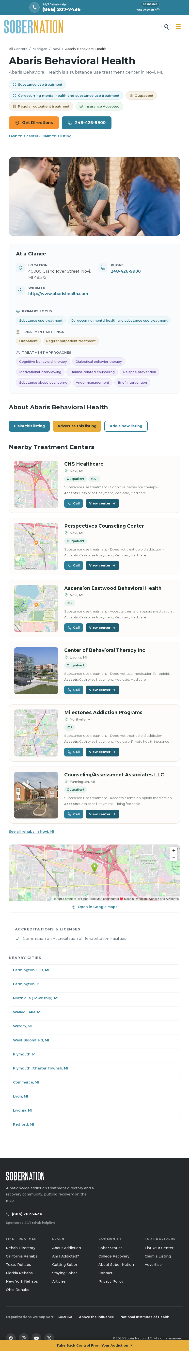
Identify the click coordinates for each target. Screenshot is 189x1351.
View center (99, 503)
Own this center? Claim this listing (40, 136)
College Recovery (113, 1256)
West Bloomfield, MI (31, 1040)
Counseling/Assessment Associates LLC (114, 775)
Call (76, 503)
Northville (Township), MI (35, 998)
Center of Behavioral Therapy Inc (104, 650)
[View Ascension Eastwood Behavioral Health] (36, 608)
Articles (59, 1281)
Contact (105, 1273)
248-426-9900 (90, 122)
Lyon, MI (20, 1096)
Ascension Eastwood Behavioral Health (112, 588)
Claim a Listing (158, 1256)
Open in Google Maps (97, 907)
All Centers (18, 49)
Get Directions (37, 122)
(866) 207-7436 (27, 1213)
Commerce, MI (26, 1082)
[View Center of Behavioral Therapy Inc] (36, 670)
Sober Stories (110, 1248)
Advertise (153, 1264)
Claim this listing (29, 426)
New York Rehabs (22, 1281)
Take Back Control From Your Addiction (92, 1345)
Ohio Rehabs (17, 1290)
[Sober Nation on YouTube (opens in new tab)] (36, 1338)
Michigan (39, 49)
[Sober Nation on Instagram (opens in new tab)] (24, 1338)
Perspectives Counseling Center (104, 526)
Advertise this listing (77, 426)
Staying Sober (64, 1273)
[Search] (166, 26)
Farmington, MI (27, 984)
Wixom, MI (22, 1026)
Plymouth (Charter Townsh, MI (40, 1068)
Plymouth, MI (24, 1054)
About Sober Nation (116, 1264)
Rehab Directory (20, 1248)
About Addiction (66, 1248)
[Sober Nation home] (33, 26)
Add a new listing (126, 426)
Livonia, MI (22, 1110)
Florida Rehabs (19, 1273)
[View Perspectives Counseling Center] (36, 546)
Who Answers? (147, 9)
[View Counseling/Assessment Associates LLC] (36, 795)
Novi (56, 49)
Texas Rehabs (18, 1264)
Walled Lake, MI (27, 1012)
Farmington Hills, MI (31, 970)
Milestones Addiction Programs (103, 712)
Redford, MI (23, 1124)
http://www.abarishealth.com (58, 293)
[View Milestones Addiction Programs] (36, 732)
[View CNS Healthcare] (36, 484)
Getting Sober (64, 1264)
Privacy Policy (110, 1281)
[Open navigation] (178, 26)
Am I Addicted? (65, 1256)
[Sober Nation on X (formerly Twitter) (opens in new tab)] (49, 1338)
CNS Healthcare (84, 464)
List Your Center (159, 1248)
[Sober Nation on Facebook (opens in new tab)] (11, 1338)
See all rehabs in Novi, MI (31, 831)
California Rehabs (21, 1256)
